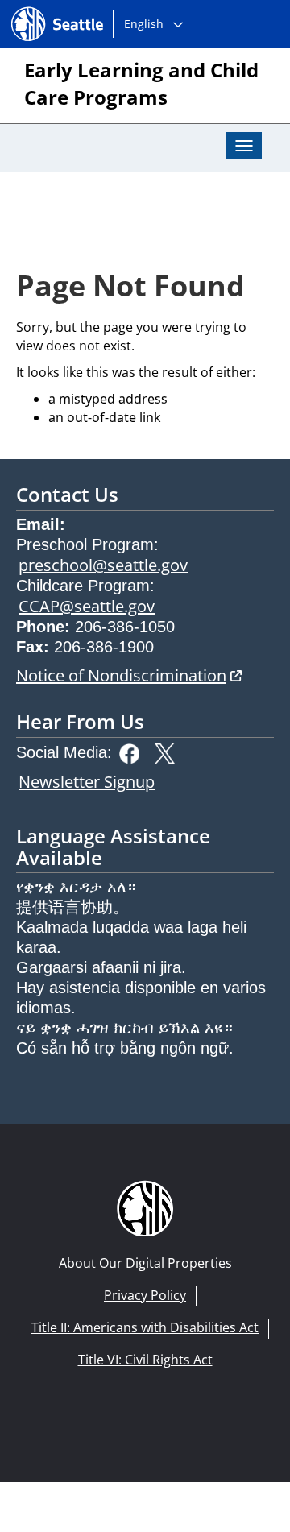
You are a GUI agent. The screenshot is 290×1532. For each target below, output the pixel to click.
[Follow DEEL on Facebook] (133, 752)
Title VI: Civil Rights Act (145, 1359)
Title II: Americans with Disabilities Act (145, 1327)
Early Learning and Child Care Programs (141, 83)
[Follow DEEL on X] (169, 752)
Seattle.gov (45, 9)
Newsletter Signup (87, 782)
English (144, 23)
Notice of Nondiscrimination (129, 675)
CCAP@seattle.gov (87, 606)
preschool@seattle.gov (103, 565)
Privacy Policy (145, 1295)
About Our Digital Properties (145, 1263)
